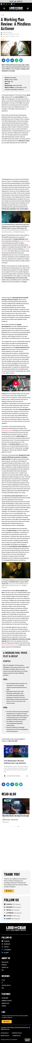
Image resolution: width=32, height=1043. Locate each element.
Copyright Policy (17, 1033)
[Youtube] (11, 4)
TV (2, 982)
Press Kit (4, 965)
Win (3, 988)
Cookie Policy (17, 1035)
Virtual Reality (6, 985)
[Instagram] (4, 4)
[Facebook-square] (1, 4)
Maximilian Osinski (7, 430)
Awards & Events (7, 1000)
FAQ (3, 970)
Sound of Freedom (24, 241)
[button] (4, 8)
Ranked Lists (5, 1003)
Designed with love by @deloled (9, 1039)
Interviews (5, 998)
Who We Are (5, 962)
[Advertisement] (16, 161)
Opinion (4, 1006)
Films (2, 15)
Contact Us (5, 967)
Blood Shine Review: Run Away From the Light (15, 816)
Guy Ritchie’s (10, 645)
